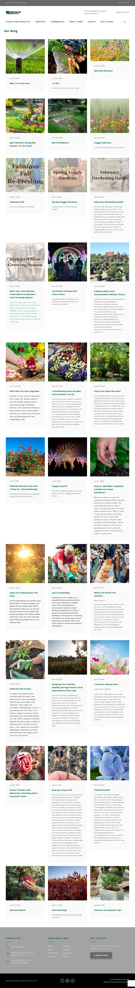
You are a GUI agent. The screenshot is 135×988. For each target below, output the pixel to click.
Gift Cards (107, 22)
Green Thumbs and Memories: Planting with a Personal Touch (24, 793)
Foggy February (102, 142)
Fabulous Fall (17, 202)
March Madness (60, 142)
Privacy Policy (124, 982)
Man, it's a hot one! (20, 83)
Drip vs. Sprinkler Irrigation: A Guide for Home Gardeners (109, 489)
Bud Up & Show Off (62, 790)
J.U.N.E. (56, 83)
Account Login (124, 2)
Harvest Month (18, 910)
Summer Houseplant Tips (107, 910)
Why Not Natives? (103, 70)
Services (41, 22)
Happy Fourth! (60, 486)
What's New (76, 22)
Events (92, 22)
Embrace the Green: (20, 689)
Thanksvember (102, 790)
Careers (66, 946)
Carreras (66, 949)
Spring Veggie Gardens (64, 202)
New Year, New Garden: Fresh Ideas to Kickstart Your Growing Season (23, 294)
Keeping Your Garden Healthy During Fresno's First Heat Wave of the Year (67, 687)
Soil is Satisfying (61, 592)
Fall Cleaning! (59, 910)
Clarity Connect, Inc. (29, 981)
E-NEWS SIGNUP (101, 955)
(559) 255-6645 (122, 12)
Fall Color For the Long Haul (24, 391)
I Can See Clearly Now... (106, 684)
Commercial (58, 22)
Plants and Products (18, 22)
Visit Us (66, 956)
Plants (50, 946)
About (50, 949)
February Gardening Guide (108, 202)
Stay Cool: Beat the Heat (107, 391)
